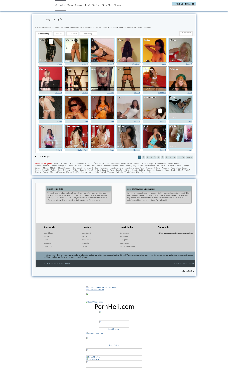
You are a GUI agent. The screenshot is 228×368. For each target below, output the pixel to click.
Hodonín (137, 164)
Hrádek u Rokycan (42, 166)
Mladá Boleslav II (78, 168)
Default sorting (43, 34)
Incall (87, 5)
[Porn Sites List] (114, 309)
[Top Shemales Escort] (92, 359)
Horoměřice (161, 164)
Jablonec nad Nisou (75, 166)
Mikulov (53, 168)
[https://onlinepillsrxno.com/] (101, 287)
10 (174, 157)
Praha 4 (85, 64)
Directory (118, 5)
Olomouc (110, 93)
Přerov (112, 170)
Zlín (137, 172)
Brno (164, 64)
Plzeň (59, 64)
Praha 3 (111, 64)
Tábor (167, 170)
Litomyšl (186, 166)
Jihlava (59, 121)
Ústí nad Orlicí (100, 172)
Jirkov (121, 166)
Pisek (173, 168)
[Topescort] (114, 355)
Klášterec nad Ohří (152, 166)
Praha (190, 93)
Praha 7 (90, 170)
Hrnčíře (54, 166)
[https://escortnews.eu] (95, 290)
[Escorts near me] (94, 302)
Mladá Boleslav (64, 168)
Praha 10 (58, 93)
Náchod (95, 168)
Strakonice (151, 170)
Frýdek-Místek (126, 164)
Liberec (85, 93)
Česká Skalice (99, 164)
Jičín (93, 166)
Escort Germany (114, 329)
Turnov (45, 172)
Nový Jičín (104, 168)
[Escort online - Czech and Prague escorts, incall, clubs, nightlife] (42, 9)
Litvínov (38, 168)
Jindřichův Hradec (111, 166)
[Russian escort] (94, 333)
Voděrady (119, 172)
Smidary (188, 150)
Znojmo (144, 172)
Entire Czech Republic (43, 164)
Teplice (173, 170)
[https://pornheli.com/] (109, 300)
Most (88, 168)
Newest (59, 34)
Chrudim (88, 164)
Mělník (45, 168)
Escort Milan (114, 345)
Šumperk (159, 170)
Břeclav (56, 164)
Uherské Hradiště (72, 172)
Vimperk (110, 172)
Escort (70, 5)
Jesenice (87, 166)
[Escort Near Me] (93, 357)
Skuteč (134, 170)
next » (189, 157)
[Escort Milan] (114, 343)
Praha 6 (83, 170)
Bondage (96, 5)
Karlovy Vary (82, 150)
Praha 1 (38, 170)
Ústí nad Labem (87, 172)
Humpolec (62, 166)
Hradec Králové (174, 164)
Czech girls (60, 5)
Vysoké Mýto (129, 172)
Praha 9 (189, 64)
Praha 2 (137, 93)
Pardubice (162, 93)
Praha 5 (75, 170)
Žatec (151, 172)
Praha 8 (137, 121)
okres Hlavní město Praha (134, 168)
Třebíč (180, 170)
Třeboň (187, 170)
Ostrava (157, 168)
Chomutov (80, 164)
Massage (79, 5)
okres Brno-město (116, 168)
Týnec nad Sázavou (57, 172)
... (179, 157)
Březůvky (136, 64)
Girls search (186, 33)
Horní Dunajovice (149, 164)
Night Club (107, 5)
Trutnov (38, 172)
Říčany (127, 170)
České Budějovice (112, 164)
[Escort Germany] (114, 324)
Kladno (140, 166)
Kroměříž (170, 166)
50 (183, 157)
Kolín (163, 166)
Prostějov (119, 170)
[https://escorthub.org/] (114, 314)
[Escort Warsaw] (114, 367)
